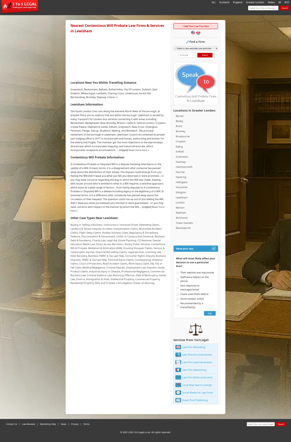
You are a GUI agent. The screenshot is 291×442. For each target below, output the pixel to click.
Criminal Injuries (115, 267)
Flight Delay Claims (90, 232)
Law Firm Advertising (194, 370)
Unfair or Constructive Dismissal (135, 236)
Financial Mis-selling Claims (111, 252)
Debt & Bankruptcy (146, 275)
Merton (180, 207)
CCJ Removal (144, 240)
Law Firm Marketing (193, 347)
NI (279, 2)
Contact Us (11, 424)
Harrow (180, 172)
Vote (210, 313)
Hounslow (181, 187)
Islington (181, 192)
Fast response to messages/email (189, 287)
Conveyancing (143, 259)
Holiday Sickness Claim (115, 232)
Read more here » (139, 150)
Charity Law (98, 240)
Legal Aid (112, 240)
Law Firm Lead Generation (197, 362)
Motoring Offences (124, 275)
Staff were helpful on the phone (194, 279)
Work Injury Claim (139, 263)
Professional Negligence (135, 271)
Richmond (181, 217)
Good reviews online (192, 298)
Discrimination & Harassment (98, 236)
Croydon (181, 141)
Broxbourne (183, 136)
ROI (287, 2)
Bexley (179, 121)
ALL (214, 2)
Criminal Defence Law (99, 275)
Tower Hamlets (184, 223)
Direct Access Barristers (109, 244)
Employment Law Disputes (141, 267)
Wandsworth (183, 228)
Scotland (224, 2)
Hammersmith (184, 167)
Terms (86, 424)
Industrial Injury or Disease (104, 271)
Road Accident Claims (115, 263)
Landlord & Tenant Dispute (85, 228)
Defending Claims (149, 224)
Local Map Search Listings (197, 385)
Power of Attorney (143, 283)
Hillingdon (182, 182)
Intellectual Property (122, 279)
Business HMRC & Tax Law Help (106, 256)
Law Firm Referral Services (197, 377)
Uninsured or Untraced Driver (121, 224)
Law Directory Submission (197, 354)
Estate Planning (127, 240)
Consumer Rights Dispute (140, 256)
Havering (181, 177)
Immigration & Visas (97, 279)
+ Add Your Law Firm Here (195, 26)
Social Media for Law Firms (197, 392)
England (237, 2)
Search (285, 8)
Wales (271, 2)
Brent (179, 126)
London (180, 202)
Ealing (179, 146)
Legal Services (136, 252)
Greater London (255, 2)
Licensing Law (153, 252)
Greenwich (182, 156)
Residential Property (82, 283)
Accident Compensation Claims (120, 228)
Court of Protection (90, 263)
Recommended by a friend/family (191, 305)
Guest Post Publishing (195, 400)
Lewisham (181, 197)
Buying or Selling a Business (86, 224)
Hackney (181, 162)
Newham (181, 212)
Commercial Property (147, 279)
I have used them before (194, 294)
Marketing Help (48, 424)
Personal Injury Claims (121, 259)
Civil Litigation (124, 283)
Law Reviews (28, 424)
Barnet (180, 116)
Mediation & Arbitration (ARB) (105, 248)
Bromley (180, 131)
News (63, 424)
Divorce (80, 279)
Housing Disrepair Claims (137, 248)
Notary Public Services (137, 244)
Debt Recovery (78, 256)
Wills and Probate (105, 283)
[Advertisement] (118, 56)
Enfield (180, 151)
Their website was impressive (197, 272)
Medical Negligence (93, 267)
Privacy (75, 424)
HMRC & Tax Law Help (94, 259)
